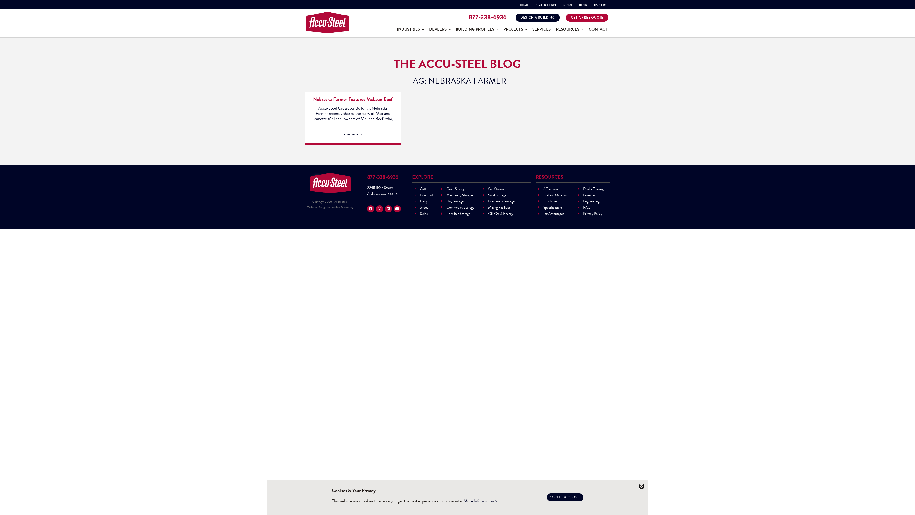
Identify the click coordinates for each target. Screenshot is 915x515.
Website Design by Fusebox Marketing (330, 207)
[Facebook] (370, 208)
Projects (513, 29)
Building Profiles (475, 29)
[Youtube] (397, 208)
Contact (598, 29)
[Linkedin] (388, 208)
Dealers (438, 29)
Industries (408, 29)
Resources (567, 29)
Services (541, 29)
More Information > (480, 501)
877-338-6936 (488, 17)
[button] (641, 486)
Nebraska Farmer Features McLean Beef (353, 99)
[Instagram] (379, 208)
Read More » (353, 134)
